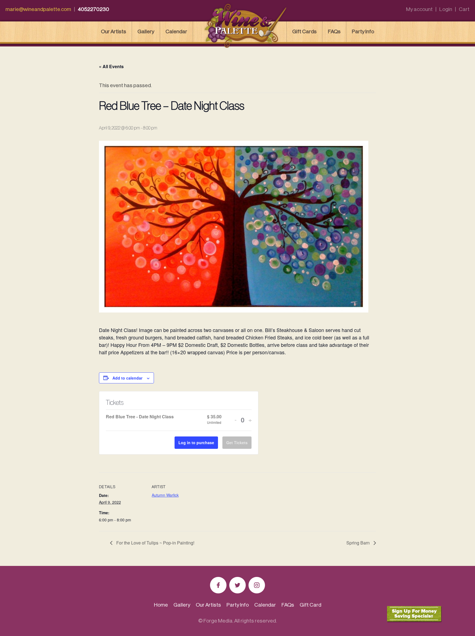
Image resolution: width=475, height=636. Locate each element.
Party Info (363, 31)
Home (161, 604)
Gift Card (310, 604)
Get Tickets (237, 442)
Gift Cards (304, 31)
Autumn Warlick (165, 495)
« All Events (111, 66)
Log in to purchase (196, 442)
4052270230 (93, 9)
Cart (464, 9)
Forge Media (218, 620)
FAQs (334, 31)
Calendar (176, 31)
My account (419, 9)
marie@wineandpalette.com (38, 9)
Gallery (145, 31)
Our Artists (113, 31)
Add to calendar (127, 378)
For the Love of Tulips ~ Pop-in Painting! (154, 543)
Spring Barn (358, 543)
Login (445, 9)
